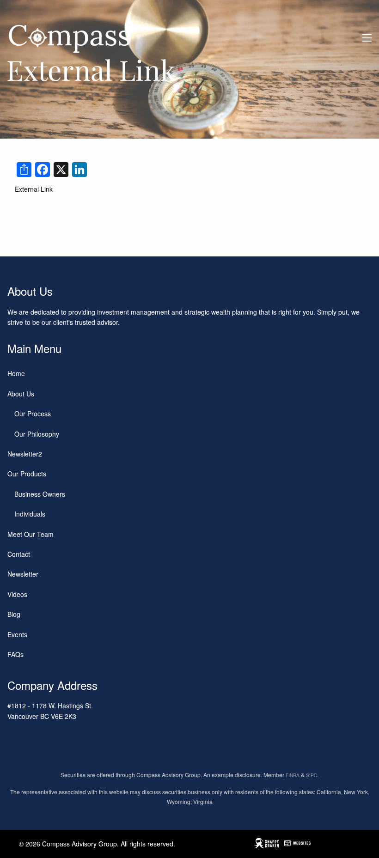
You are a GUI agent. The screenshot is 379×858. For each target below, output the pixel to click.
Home (16, 373)
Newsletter (22, 573)
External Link (34, 189)
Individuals (29, 513)
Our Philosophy (36, 433)
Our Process (32, 413)
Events (17, 634)
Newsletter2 (24, 453)
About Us (20, 393)
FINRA (293, 775)
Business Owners (39, 494)
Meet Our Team (30, 534)
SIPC (311, 775)
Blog (13, 614)
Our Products (26, 473)
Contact (18, 554)
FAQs (15, 654)
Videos (17, 594)
